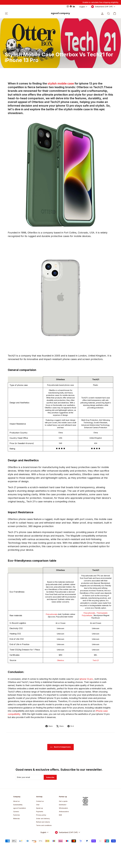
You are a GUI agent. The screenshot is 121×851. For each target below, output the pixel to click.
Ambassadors (64, 811)
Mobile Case (19, 49)
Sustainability (17, 805)
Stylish (27, 49)
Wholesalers (63, 808)
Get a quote (63, 801)
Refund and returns (43, 822)
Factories (16, 815)
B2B (60, 815)
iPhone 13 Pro (9, 49)
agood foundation (19, 808)
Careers (16, 811)
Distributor (62, 805)
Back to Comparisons (62, 747)
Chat (37, 805)
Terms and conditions (44, 825)
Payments (39, 811)
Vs (31, 49)
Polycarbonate (52, 614)
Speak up (39, 808)
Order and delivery (43, 818)
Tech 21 (96, 660)
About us (16, 801)
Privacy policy (41, 815)
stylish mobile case (61, 83)
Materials (16, 818)
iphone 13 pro (86, 679)
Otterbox (60, 660)
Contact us (40, 801)
